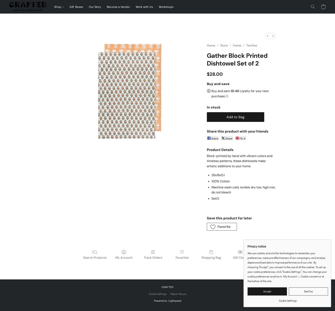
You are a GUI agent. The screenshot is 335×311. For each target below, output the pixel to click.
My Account (123, 258)
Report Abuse (178, 294)
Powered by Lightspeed (167, 300)
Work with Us (144, 7)
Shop (58, 7)
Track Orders (153, 258)
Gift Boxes (76, 7)
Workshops (166, 7)
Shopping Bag (211, 258)
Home (211, 45)
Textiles (251, 45)
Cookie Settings (158, 294)
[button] (27, 7)
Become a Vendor (118, 7)
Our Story (95, 7)
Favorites (182, 258)
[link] (288, 299)
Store (224, 45)
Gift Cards (240, 258)
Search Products (95, 258)
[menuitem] (267, 36)
